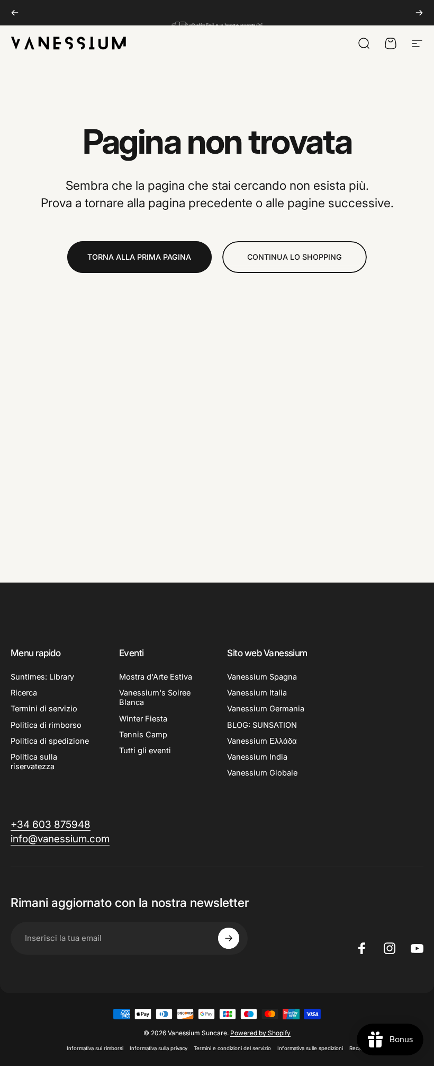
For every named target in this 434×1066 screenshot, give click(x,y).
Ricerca (24, 693)
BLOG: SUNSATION (262, 725)
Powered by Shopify (260, 1033)
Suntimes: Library (42, 677)
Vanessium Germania (265, 708)
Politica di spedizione (50, 741)
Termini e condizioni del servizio (232, 1048)
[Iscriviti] (228, 938)
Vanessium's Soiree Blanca (155, 697)
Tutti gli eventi (145, 750)
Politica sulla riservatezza (34, 761)
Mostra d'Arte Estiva (155, 677)
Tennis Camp (143, 734)
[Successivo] (419, 12)
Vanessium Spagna (262, 677)
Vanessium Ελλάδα (262, 741)
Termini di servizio (44, 708)
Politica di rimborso (46, 725)
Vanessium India (257, 757)
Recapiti (358, 1048)
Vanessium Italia (257, 693)
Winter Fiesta (143, 719)
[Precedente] (14, 12)
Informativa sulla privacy (158, 1048)
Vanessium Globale (262, 773)
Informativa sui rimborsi (95, 1048)
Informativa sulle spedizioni (310, 1048)
